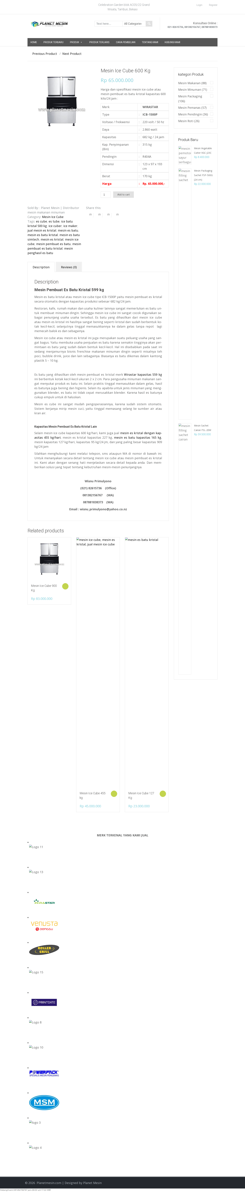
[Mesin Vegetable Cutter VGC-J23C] (185, 155)
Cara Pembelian (125, 42)
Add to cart (123, 194)
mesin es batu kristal (43, 235)
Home (33, 42)
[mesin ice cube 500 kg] (62, 101)
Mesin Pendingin (190, 114)
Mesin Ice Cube (53, 217)
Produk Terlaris (99, 42)
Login (199, 5)
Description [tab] (41, 267)
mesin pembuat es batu (53, 244)
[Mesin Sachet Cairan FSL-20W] (185, 549)
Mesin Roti (185, 121)
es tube (54, 221)
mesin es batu (68, 230)
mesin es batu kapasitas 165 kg (137, 437)
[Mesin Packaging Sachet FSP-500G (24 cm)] (185, 294)
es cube (41, 221)
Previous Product (43, 54)
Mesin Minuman (189, 90)
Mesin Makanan (189, 83)
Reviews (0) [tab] (69, 267)
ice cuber (55, 226)
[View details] (49, 559)
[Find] (149, 24)
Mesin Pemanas (189, 108)
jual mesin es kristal (42, 230)
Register (213, 5)
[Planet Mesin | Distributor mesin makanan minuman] (49, 23)
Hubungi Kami (172, 42)
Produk (74, 42)
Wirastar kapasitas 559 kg (143, 374)
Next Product (73, 54)
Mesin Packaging (190, 96)
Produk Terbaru (54, 42)
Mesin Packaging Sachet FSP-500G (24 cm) (203, 175)
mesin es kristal (52, 239)
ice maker (70, 226)
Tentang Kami (150, 42)
